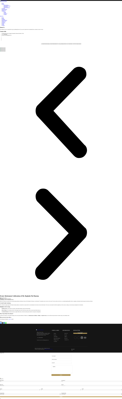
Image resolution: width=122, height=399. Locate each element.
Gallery (5, 12)
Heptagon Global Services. (49, 349)
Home (3, 3)
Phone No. (1, 384)
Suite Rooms (6, 6)
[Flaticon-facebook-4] (75, 337)
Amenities (3, 8)
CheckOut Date (63, 393)
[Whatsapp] (6, 323)
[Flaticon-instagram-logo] (78, 337)
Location (5, 14)
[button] (61, 112)
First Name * (2, 380)
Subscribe (80, 333)
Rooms (3, 4)
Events (5, 11)
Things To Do (4, 10)
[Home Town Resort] (3, 0)
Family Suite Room (7, 7)
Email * (62, 384)
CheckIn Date (2, 393)
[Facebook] (1, 323)
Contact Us (5, 13)
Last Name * (63, 380)
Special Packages (4, 9)
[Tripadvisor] (85, 337)
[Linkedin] (4, 323)
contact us (9, 319)
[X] (2, 323)
